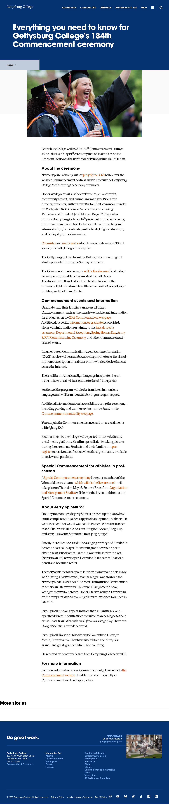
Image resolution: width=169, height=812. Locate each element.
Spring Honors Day (103, 332)
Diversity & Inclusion (95, 756)
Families (50, 767)
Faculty (49, 764)
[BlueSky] (125, 797)
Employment (90, 759)
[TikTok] (141, 797)
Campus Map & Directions (20, 764)
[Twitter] (133, 797)
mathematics (71, 243)
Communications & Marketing (99, 770)
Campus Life (88, 7)
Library (88, 767)
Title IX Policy (101, 797)
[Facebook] (148, 797)
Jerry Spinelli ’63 (93, 175)
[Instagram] (110, 797)
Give (144, 7)
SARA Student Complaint (97, 778)
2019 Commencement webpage (90, 317)
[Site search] (160, 7)
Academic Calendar (94, 753)
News (10, 65)
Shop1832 (89, 761)
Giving (87, 764)
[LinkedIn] (156, 797)
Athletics (106, 7)
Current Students (54, 759)
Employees (51, 761)
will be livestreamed (97, 271)
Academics (69, 7)
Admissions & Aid (126, 7)
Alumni (49, 756)
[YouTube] (117, 797)
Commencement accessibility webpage (67, 414)
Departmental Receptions (73, 332)
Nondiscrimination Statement (79, 797)
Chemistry (49, 243)
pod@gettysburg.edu (111, 742)
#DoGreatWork (115, 736)
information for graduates (86, 322)
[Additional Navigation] (152, 7)
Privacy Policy (57, 797)
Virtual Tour (90, 775)
